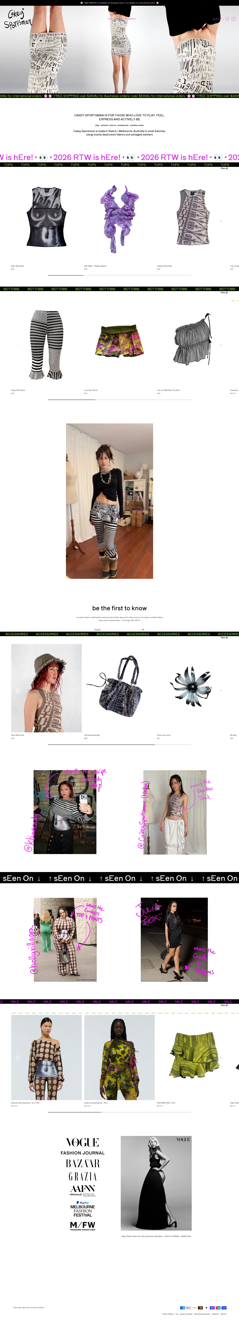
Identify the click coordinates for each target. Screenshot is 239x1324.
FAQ (176, 1314)
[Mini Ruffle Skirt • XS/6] (192, 1056)
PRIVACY (224, 1314)
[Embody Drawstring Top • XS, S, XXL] (46, 1056)
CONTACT (132, 19)
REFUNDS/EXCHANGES (202, 1314)
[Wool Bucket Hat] (46, 688)
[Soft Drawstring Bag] (119, 688)
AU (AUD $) (217, 19)
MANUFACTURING (186, 1314)
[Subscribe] (142, 629)
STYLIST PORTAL (168, 1314)
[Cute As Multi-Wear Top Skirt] (192, 343)
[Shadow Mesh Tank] (192, 219)
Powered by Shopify (37, 1307)
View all (224, 168)
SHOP (110, 19)
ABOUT (120, 19)
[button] (18, 221)
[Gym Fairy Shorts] (119, 343)
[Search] (227, 19)
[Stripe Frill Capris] (46, 343)
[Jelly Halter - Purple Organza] (119, 219)
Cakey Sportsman (23, 1307)
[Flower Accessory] (192, 688)
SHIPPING (215, 1314)
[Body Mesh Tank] (46, 219)
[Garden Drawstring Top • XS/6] (119, 1056)
